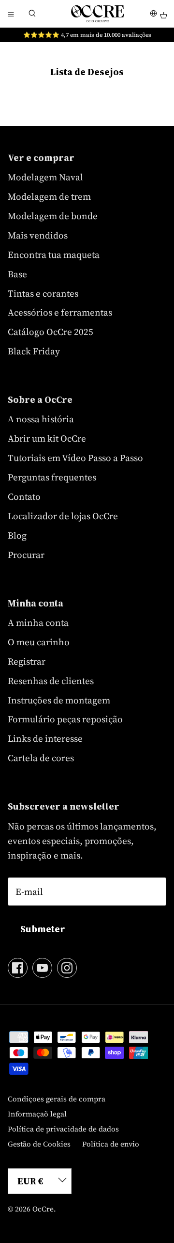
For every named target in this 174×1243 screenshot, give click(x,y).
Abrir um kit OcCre (47, 438)
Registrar (26, 661)
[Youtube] (42, 968)
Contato (24, 496)
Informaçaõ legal (37, 1114)
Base (17, 274)
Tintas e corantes (43, 293)
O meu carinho (39, 642)
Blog (17, 535)
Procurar (26, 554)
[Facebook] (18, 968)
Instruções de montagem (59, 700)
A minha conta (38, 622)
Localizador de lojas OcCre (63, 516)
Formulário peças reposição (65, 719)
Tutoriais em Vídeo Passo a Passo (75, 457)
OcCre (43, 1209)
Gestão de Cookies (39, 1144)
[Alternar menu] (10, 13)
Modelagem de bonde (53, 215)
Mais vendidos (38, 235)
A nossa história (41, 419)
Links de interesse (45, 738)
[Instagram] (67, 968)
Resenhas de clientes (51, 680)
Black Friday (34, 351)
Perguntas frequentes (52, 477)
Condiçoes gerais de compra (56, 1099)
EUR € (30, 1181)
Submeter (42, 929)
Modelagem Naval (45, 177)
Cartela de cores (41, 757)
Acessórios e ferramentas (60, 312)
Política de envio (110, 1144)
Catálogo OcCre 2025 (50, 331)
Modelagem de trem (49, 196)
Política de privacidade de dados (63, 1129)
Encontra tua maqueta (54, 254)
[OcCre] (97, 13)
